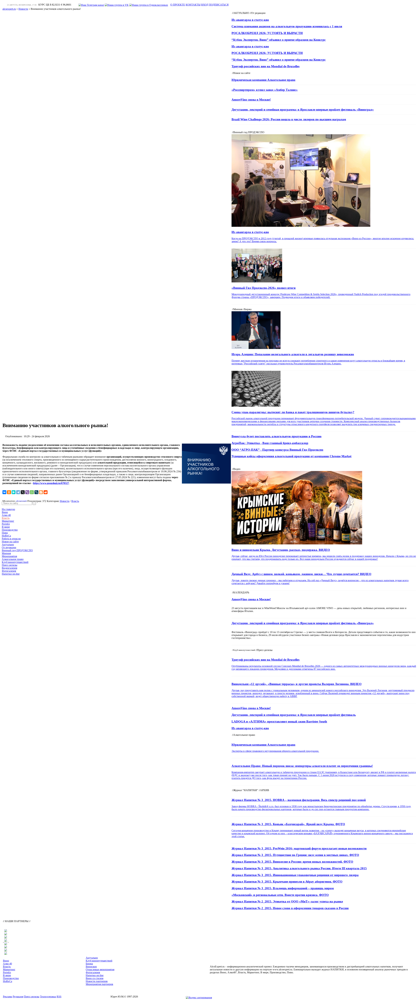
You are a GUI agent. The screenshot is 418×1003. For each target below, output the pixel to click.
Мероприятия (9, 556)
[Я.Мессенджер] (14, 492)
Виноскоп (91, 966)
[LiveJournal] (36, 492)
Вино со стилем (94, 978)
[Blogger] (41, 492)
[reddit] (46, 492)
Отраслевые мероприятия (100, 969)
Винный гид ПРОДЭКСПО (17, 550)
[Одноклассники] (9, 492)
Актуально (8, 544)
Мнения (6, 553)
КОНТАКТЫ (193, 4)
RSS (59, 996)
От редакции (9, 547)
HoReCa (6, 535)
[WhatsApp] (32, 492)
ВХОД (204, 4)
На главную (8, 509)
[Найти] (34, 503)
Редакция (18, 996)
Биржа (89, 963)
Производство (10, 529)
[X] (23, 492)
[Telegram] (18, 492)
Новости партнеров (97, 981)
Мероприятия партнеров (99, 984)
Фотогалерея (9, 571)
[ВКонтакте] (4, 492)
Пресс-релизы (9, 565)
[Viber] (27, 492)
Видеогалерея (9, 568)
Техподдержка (48, 996)
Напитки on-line (11, 573)
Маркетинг (8, 521)
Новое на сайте (10, 541)
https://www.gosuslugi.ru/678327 (51, 483)
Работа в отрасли (11, 538)
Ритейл (6, 524)
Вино (5, 512)
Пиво (5, 532)
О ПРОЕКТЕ (177, 4)
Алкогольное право (13, 559)
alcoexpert (21, 501)
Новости (64, 501)
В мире (6, 526)
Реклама (7, 996)
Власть (5, 518)
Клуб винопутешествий (15, 562)
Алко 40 (6, 515)
